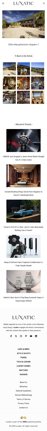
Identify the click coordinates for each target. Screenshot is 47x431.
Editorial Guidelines (23, 391)
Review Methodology (23, 395)
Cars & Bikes (23, 349)
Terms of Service (23, 399)
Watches (23, 370)
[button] (44, 3)
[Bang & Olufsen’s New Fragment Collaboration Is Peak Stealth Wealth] (23, 247)
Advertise (23, 386)
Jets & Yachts (23, 353)
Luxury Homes (23, 366)
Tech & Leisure (24, 362)
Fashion (23, 374)
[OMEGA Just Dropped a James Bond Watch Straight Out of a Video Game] (23, 141)
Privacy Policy (23, 403)
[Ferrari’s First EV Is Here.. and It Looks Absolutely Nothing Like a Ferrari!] (23, 212)
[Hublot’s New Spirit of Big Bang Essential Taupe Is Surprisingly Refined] (23, 282)
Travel (23, 357)
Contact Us (23, 408)
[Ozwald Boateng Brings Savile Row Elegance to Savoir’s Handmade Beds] (23, 176)
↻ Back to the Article (23, 56)
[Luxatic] (23, 3)
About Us (23, 382)
